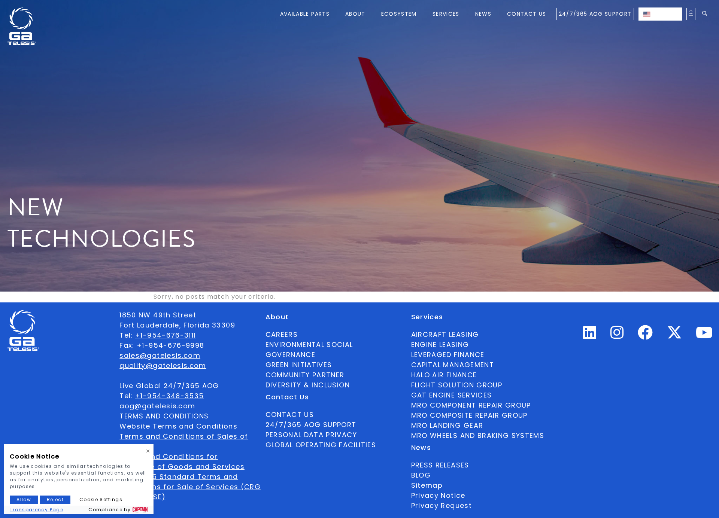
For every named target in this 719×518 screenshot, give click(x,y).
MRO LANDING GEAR (447, 425)
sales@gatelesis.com (159, 355)
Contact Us (526, 14)
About (355, 14)
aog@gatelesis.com (157, 406)
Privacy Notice (438, 495)
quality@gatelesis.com (162, 365)
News (483, 14)
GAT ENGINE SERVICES (451, 395)
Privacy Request (441, 505)
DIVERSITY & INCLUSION (308, 385)
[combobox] (660, 14)
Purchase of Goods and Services (182, 466)
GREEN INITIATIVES (299, 364)
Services (446, 14)
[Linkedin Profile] (590, 335)
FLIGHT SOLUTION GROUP (456, 385)
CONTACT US (290, 414)
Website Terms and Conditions (178, 426)
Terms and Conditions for (168, 456)
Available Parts (305, 14)
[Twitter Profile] (674, 337)
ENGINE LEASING (440, 344)
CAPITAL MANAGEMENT (452, 364)
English (667, 14)
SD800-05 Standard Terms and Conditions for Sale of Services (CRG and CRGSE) (190, 487)
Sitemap (427, 485)
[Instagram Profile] (617, 335)
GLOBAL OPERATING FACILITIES (321, 445)
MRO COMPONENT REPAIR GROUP (471, 405)
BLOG (421, 475)
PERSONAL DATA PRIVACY (311, 434)
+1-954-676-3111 (165, 335)
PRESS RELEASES (440, 465)
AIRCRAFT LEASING (445, 334)
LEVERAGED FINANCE (448, 354)
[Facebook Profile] (645, 335)
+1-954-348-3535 (169, 395)
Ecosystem (399, 14)
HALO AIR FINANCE (444, 375)
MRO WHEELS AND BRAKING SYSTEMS (477, 435)
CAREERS (282, 334)
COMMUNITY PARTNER (305, 375)
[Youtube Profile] (704, 335)
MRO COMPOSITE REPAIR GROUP (469, 415)
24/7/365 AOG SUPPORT (595, 14)
